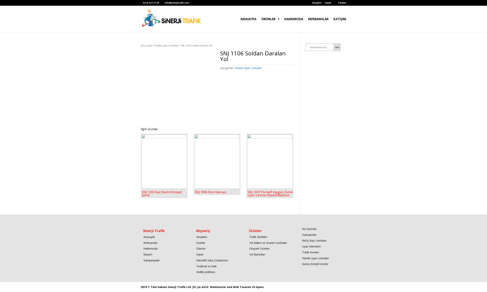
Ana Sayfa (146, 45)
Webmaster (218, 287)
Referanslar (150, 243)
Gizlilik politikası (205, 272)
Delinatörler (309, 235)
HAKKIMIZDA (293, 19)
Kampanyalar (151, 260)
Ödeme (200, 248)
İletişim (147, 254)
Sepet (328, 3)
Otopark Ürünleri (259, 248)
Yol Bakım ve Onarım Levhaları (268, 243)
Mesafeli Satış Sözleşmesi (212, 260)
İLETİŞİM (339, 19)
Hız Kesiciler (309, 229)
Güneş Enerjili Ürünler (315, 264)
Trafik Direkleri (258, 237)
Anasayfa (149, 237)
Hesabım (316, 3)
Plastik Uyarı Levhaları (166, 45)
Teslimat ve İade (206, 266)
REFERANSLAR (318, 19)
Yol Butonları (257, 254)
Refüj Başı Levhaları (314, 240)
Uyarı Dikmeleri (311, 246)
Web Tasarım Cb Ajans (248, 287)
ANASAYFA (248, 19)
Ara (337, 47)
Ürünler (200, 243)
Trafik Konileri (310, 252)
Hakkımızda (150, 248)
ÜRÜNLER (268, 19)
